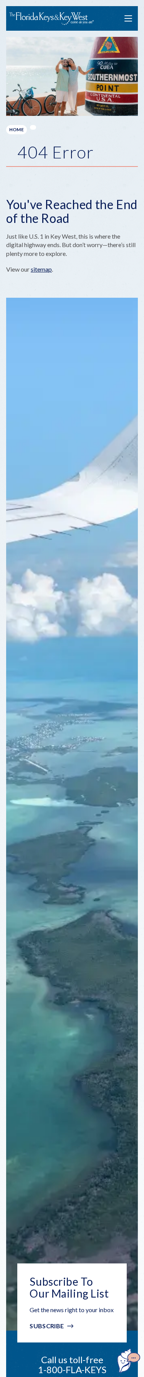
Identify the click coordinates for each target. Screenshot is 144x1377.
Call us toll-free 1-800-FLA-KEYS (72, 1364)
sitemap (41, 269)
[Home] (51, 18)
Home (16, 129)
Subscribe (47, 1325)
